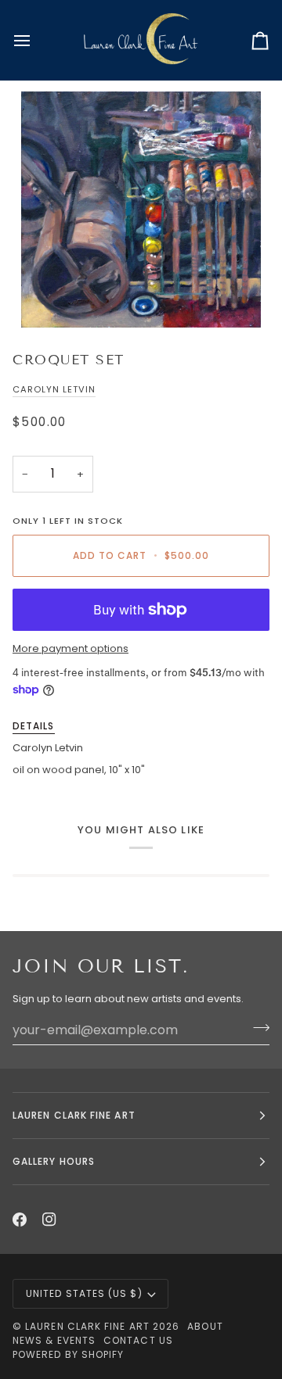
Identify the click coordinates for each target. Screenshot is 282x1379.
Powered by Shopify (68, 1354)
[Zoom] (141, 209)
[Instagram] (49, 1219)
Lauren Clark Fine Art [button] (74, 1115)
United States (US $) (84, 1293)
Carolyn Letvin (54, 389)
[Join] (256, 1028)
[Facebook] (20, 1219)
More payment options (70, 648)
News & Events (54, 1340)
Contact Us (138, 1340)
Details (34, 725)
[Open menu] (36, 40)
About (204, 1326)
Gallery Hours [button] (54, 1161)
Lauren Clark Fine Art (87, 1326)
